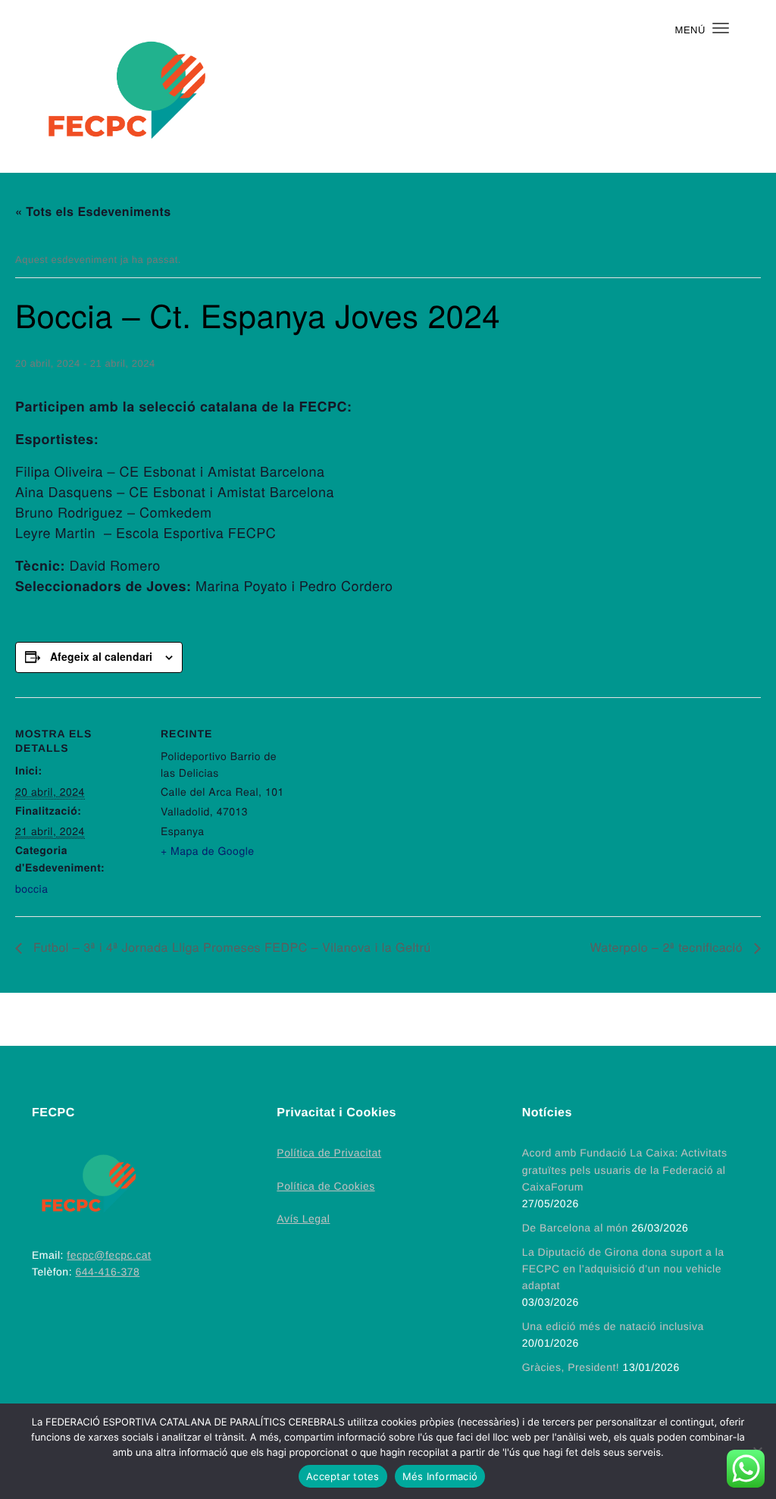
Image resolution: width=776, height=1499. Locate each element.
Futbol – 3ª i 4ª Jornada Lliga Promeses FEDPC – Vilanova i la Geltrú (230, 947)
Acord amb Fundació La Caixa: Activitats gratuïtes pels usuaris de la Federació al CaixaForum (625, 1169)
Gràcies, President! (571, 1367)
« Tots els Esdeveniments (93, 211)
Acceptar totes (343, 1476)
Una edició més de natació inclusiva (613, 1326)
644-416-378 (107, 1272)
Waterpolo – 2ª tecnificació (668, 947)
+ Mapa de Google (208, 850)
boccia (31, 888)
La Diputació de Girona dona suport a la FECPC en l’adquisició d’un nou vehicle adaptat (623, 1268)
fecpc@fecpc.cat (109, 1255)
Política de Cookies (325, 1186)
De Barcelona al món (575, 1228)
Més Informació (440, 1476)
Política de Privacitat (329, 1153)
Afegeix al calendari (101, 656)
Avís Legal (303, 1219)
